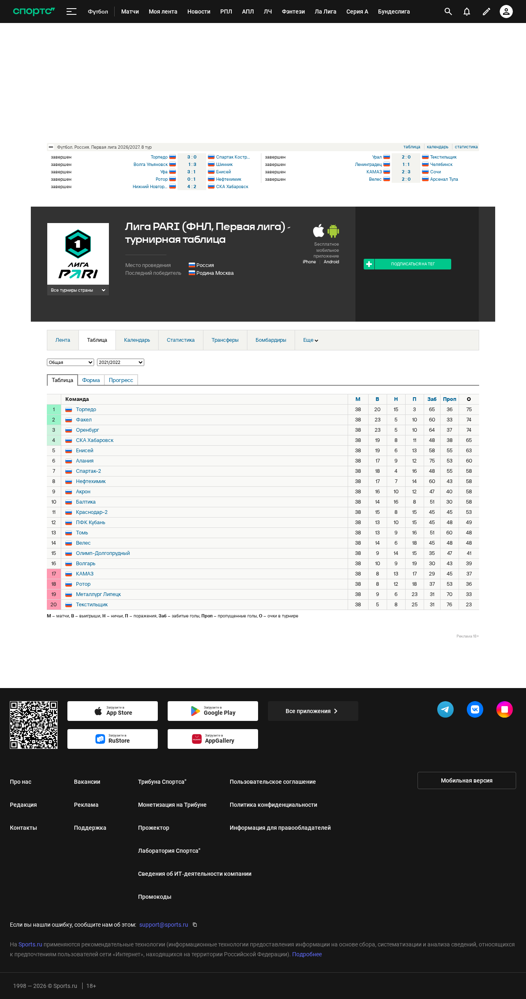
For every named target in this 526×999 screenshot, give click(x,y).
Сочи (435, 172)
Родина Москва (215, 272)
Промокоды (154, 896)
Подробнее (307, 954)
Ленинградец (368, 164)
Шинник (224, 164)
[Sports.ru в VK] (477, 711)
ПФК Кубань (90, 522)
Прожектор (153, 827)
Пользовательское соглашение (273, 781)
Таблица (97, 339)
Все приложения (308, 711)
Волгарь (85, 563)
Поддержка (90, 827)
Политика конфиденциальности (273, 804)
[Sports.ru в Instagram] (506, 711)
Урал (377, 157)
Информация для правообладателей (280, 827)
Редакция (23, 804)
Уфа (164, 172)
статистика (466, 147)
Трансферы (225, 339)
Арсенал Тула (444, 179)
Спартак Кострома (233, 157)
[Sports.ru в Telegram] (447, 711)
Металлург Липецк (98, 594)
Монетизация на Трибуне (172, 804)
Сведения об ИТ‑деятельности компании (194, 873)
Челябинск (441, 164)
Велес (375, 179)
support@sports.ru (163, 924)
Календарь (137, 339)
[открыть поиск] (448, 11)
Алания (85, 461)
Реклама (86, 804)
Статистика (181, 339)
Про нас (20, 781)
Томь (82, 532)
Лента (62, 339)
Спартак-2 (88, 471)
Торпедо (159, 157)
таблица (412, 147)
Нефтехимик (228, 179)
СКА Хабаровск (232, 186)
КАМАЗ (374, 172)
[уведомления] (467, 11)
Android (331, 262)
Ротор (162, 179)
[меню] (71, 12)
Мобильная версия (467, 780)
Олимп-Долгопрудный (103, 553)
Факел (84, 420)
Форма (91, 380)
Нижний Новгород (150, 186)
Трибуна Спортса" (162, 781)
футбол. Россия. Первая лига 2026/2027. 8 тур (104, 147)
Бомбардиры (271, 339)
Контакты (23, 827)
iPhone (309, 262)
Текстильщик (443, 157)
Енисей (223, 172)
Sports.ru (30, 944)
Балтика (86, 502)
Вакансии (87, 781)
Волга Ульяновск (151, 164)
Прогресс (121, 380)
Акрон (83, 491)
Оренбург (87, 430)
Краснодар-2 (92, 512)
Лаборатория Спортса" (169, 850)
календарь (437, 147)
